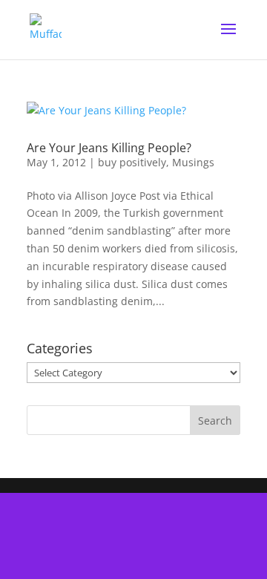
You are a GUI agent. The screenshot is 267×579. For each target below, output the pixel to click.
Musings (193, 162)
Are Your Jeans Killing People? (109, 148)
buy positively (132, 162)
